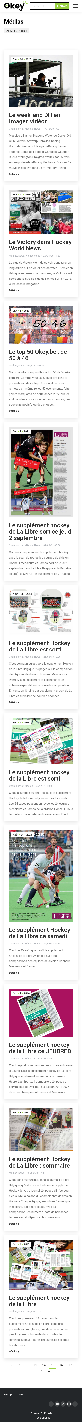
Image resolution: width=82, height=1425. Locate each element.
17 (70, 1365)
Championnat (16, 128)
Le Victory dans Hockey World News (40, 245)
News (37, 128)
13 (35, 1365)
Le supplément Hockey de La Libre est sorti (39, 646)
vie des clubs (33, 255)
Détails (13, 174)
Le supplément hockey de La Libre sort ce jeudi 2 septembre (41, 531)
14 (43, 1365)
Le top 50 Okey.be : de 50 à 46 (38, 355)
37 (40, 1371)
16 (61, 1365)
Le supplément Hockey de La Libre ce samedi (39, 933)
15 (52, 1365)
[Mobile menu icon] (75, 6)
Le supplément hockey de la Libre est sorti (39, 775)
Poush (48, 1413)
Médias (29, 128)
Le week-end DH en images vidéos (34, 118)
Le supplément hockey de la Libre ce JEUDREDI (41, 1048)
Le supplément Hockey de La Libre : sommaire (39, 1162)
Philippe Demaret (13, 1394)
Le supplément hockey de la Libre (39, 1301)
